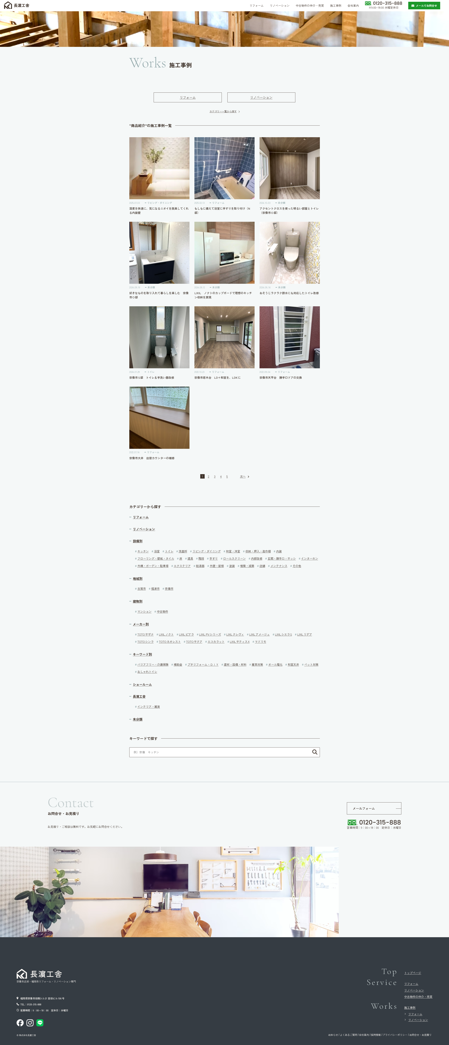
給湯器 (200, 566)
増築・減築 (247, 566)
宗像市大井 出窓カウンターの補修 (151, 458)
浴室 (157, 551)
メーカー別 (141, 624)
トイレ (151, 372)
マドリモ (260, 641)
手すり (213, 558)
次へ (243, 476)
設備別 (137, 541)
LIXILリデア (304, 634)
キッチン (143, 551)
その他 (297, 566)
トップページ (412, 973)
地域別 (137, 578)
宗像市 (169, 588)
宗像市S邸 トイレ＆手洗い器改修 (153, 377)
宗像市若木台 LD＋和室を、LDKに (217, 377)
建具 (190, 558)
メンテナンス (278, 566)
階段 (201, 558)
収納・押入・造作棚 (258, 551)
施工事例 (409, 1007)
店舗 (262, 566)
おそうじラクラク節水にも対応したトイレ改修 (289, 293)
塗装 (232, 566)
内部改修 (256, 558)
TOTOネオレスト (170, 641)
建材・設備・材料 (235, 664)
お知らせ (333, 1035)
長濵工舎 (21, 5)
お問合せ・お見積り (420, 1035)
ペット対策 (311, 664)
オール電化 (275, 664)
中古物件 (162, 611)
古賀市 (141, 588)
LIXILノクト (166, 634)
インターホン (309, 558)
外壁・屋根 (217, 566)
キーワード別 (142, 654)
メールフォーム (364, 808)
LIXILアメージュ (259, 634)
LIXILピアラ (186, 634)
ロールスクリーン (234, 558)
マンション (144, 611)
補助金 (178, 664)
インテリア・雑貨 (148, 706)
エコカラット (216, 641)
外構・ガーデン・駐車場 (152, 566)
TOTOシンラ (145, 641)
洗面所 (183, 551)
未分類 (281, 202)
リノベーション (261, 97)
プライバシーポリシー (395, 1035)
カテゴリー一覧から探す (223, 111)
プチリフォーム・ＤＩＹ (203, 664)
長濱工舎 (139, 696)
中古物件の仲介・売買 (418, 996)
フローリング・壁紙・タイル (155, 558)
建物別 (137, 601)
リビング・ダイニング (159, 202)
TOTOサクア (194, 641)
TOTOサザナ (145, 634)
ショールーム (142, 684)
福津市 (155, 588)
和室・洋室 (233, 551)
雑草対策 (257, 664)
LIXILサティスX (240, 641)
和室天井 (293, 664)
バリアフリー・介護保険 (152, 664)
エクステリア (182, 566)
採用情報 (376, 1035)
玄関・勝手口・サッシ (282, 558)
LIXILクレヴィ (235, 634)
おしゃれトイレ (147, 671)
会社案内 (364, 1035)
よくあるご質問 (348, 1035)
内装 (279, 551)
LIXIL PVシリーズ (210, 634)
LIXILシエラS (283, 634)
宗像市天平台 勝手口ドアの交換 (281, 377)
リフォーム (188, 97)
